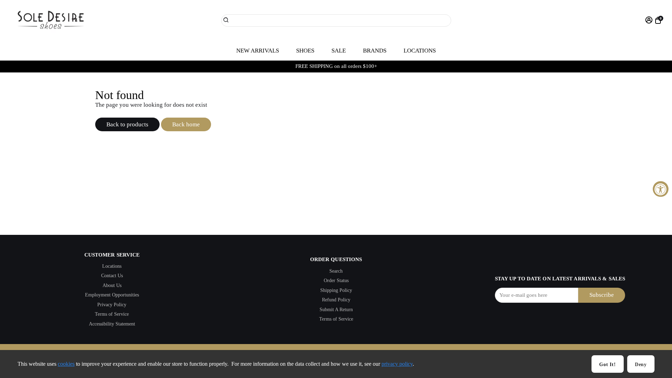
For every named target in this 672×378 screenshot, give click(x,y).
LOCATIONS (420, 50)
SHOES (305, 50)
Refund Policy (336, 299)
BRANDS (374, 50)
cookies (66, 364)
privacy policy (397, 364)
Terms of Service (112, 314)
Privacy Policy (111, 304)
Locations (111, 266)
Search (336, 271)
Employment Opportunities (112, 295)
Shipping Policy (336, 290)
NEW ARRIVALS (257, 50)
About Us (112, 285)
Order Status (336, 280)
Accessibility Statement (112, 324)
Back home (186, 124)
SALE (338, 50)
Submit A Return (336, 309)
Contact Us (112, 275)
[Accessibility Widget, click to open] (660, 189)
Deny (641, 364)
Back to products (127, 124)
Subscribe (601, 295)
